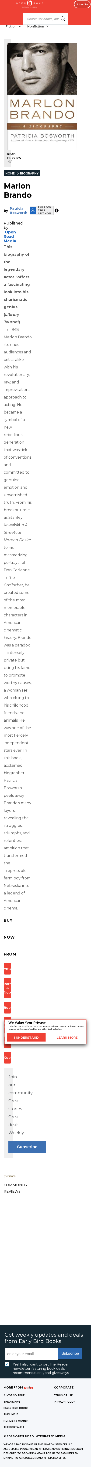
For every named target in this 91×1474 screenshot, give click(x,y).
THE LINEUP (11, 1414)
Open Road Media (10, 236)
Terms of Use (63, 1395)
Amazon (7, 969)
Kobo (7, 1058)
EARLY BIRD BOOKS (16, 1408)
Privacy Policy (64, 1401)
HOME (10, 173)
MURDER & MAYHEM (16, 1420)
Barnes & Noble (7, 988)
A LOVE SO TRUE (14, 1395)
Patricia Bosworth (18, 210)
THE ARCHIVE (12, 1401)
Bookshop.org (7, 1008)
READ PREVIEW (14, 155)
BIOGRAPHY (29, 173)
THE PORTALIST (14, 1427)
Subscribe (82, 4)
